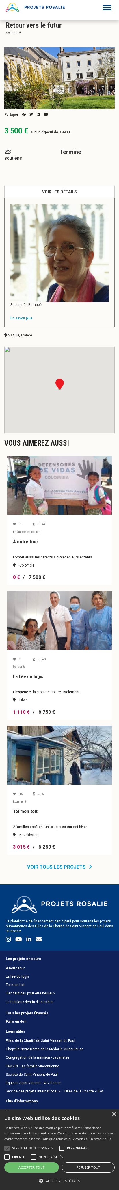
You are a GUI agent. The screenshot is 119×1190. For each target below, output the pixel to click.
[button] (59, 1180)
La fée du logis (17, 976)
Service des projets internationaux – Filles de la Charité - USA (54, 1091)
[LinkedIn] (29, 940)
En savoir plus (100, 1139)
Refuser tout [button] (88, 1167)
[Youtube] (19, 940)
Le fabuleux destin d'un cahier (30, 1002)
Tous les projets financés (27, 1013)
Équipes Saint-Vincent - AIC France (33, 1083)
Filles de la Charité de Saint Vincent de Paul (40, 1041)
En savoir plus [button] (21, 318)
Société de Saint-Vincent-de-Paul (32, 1075)
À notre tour (15, 968)
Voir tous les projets (56, 867)
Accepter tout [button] (31, 1167)
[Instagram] (9, 940)
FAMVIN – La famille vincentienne (32, 1066)
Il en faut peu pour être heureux (30, 993)
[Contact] (39, 940)
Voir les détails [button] (59, 192)
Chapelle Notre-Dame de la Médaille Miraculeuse (44, 1049)
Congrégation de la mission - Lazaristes (38, 1057)
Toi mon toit (15, 985)
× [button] (114, 1114)
